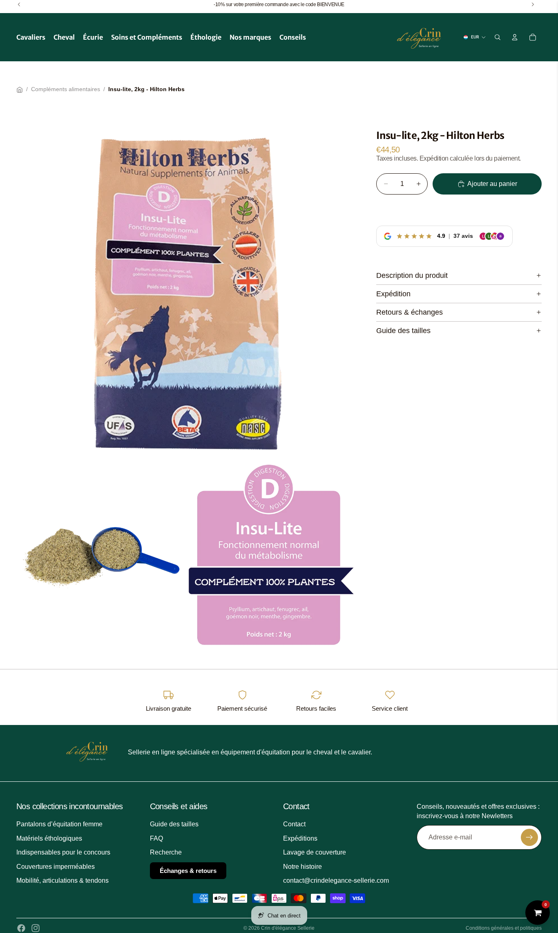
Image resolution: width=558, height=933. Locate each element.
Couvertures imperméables (55, 866)
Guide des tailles (403, 330)
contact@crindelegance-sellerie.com (336, 880)
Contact (294, 824)
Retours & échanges (409, 312)
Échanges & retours (188, 870)
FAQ (156, 838)
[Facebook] (21, 928)
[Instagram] (35, 928)
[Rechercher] (498, 37)
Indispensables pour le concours (63, 852)
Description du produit (412, 275)
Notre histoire (302, 866)
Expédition (393, 293)
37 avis (463, 236)
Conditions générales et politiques (504, 928)
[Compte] (515, 37)
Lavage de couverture (314, 852)
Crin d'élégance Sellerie (288, 928)
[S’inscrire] (529, 837)
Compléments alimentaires (65, 89)
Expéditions (300, 838)
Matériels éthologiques (49, 838)
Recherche (166, 852)
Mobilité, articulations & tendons (62, 880)
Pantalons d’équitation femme (59, 824)
